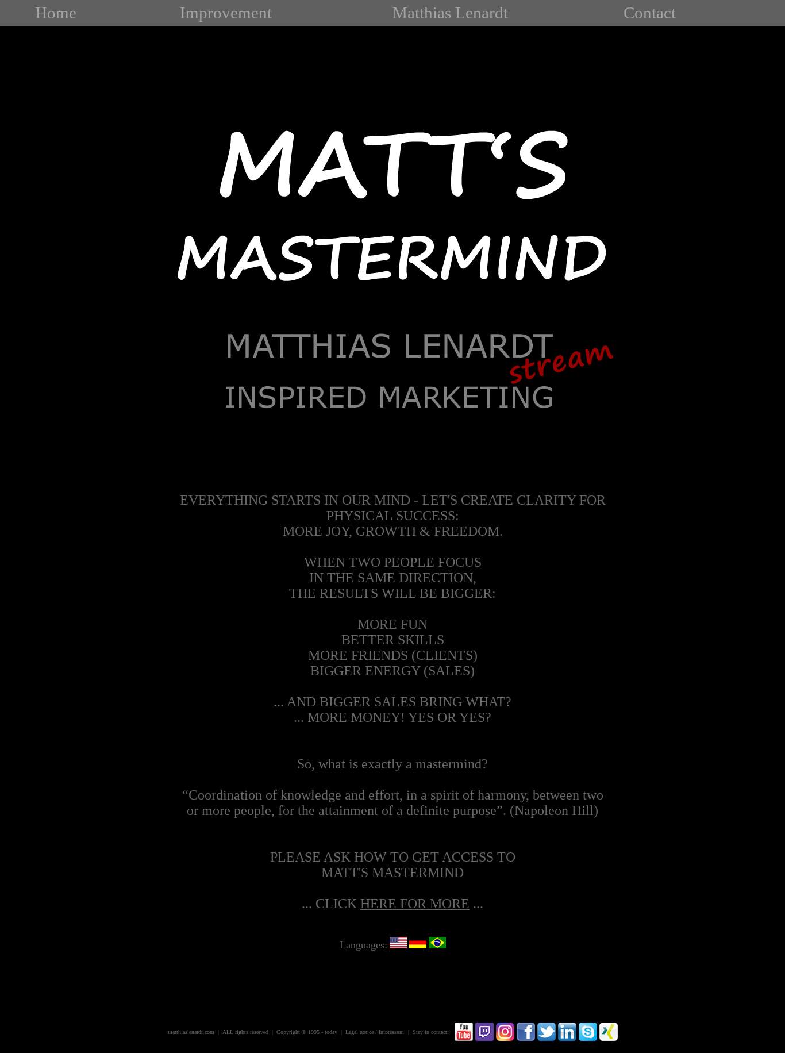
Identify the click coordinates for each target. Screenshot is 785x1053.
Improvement (226, 12)
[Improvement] (393, 434)
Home (55, 12)
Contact (650, 12)
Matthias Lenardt (450, 12)
